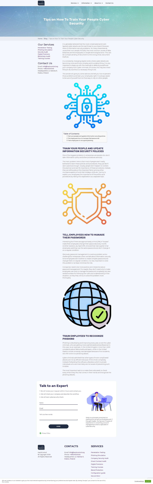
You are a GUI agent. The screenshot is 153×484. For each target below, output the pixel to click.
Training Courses (44, 58)
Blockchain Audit (44, 56)
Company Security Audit (99, 458)
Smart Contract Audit (98, 461)
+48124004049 (48, 69)
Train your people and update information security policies (86, 136)
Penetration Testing (45, 48)
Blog (45, 38)
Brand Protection (97, 470)
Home (40, 38)
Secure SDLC (95, 476)
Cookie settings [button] (139, 481)
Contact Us (109, 3)
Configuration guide (98, 473)
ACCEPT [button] (148, 481)
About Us (98, 3)
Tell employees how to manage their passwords (83, 138)
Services (74, 3)
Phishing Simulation (45, 50)
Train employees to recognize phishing (80, 140)
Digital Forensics (44, 54)
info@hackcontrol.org (50, 66)
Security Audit (43, 52)
